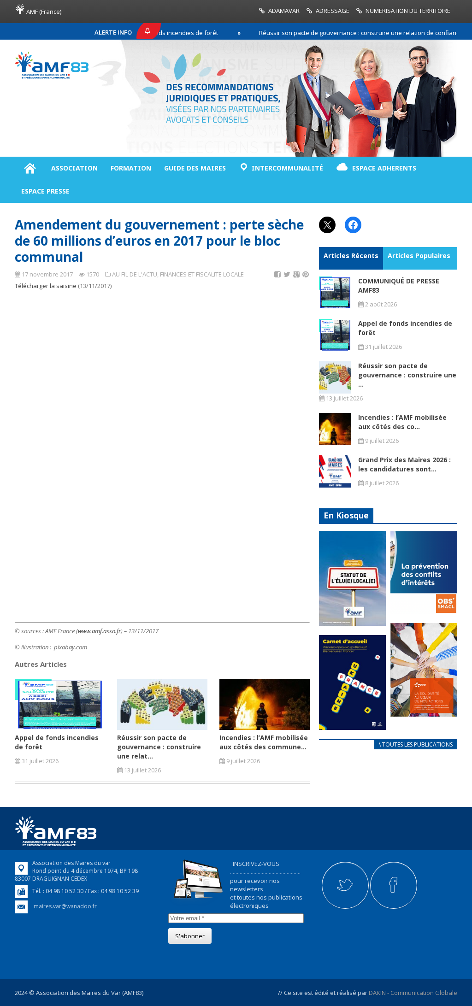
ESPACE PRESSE (45, 191)
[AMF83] (51, 76)
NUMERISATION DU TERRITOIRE (408, 10)
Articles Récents (351, 255)
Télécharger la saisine (46, 286)
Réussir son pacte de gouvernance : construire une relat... (159, 746)
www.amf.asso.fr (99, 631)
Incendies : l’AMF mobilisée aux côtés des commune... (263, 742)
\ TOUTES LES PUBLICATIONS (416, 744)
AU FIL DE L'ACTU (134, 274)
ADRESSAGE (332, 10)
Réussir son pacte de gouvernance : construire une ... (407, 374)
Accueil (30, 168)
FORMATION (131, 168)
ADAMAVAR (284, 10)
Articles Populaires (419, 255)
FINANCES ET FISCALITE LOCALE (202, 274)
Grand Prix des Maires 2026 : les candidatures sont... (404, 464)
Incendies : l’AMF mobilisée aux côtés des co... (402, 422)
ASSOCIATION (74, 168)
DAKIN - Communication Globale (413, 992)
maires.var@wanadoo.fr (65, 906)
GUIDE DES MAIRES (195, 168)
